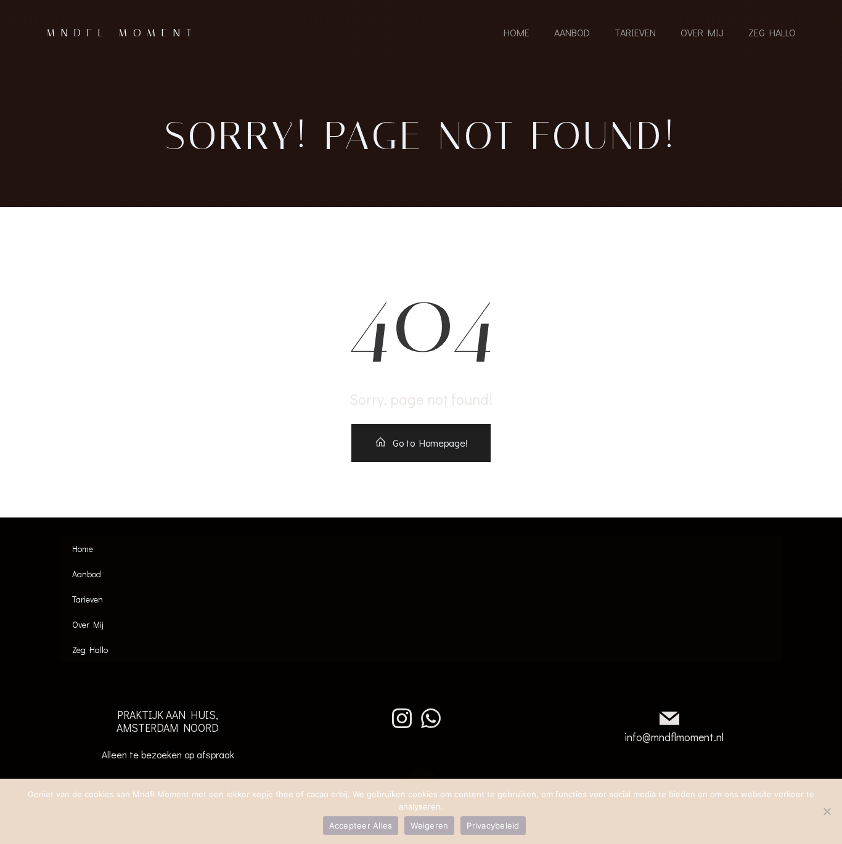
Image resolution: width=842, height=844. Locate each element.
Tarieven (635, 32)
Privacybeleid (493, 825)
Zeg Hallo (772, 32)
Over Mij (702, 32)
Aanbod (572, 32)
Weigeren (429, 825)
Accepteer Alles (361, 825)
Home (516, 32)
